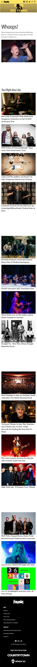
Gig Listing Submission (8, 633)
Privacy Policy (6, 613)
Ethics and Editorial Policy (9, 619)
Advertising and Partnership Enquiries (12, 630)
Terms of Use (6, 616)
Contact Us (5, 636)
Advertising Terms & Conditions (10, 622)
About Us (5, 610)
